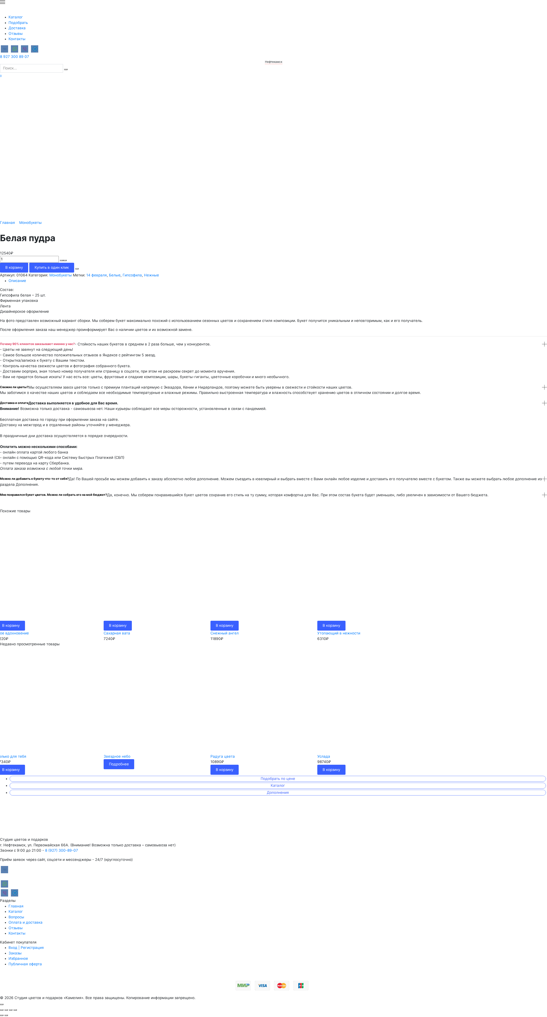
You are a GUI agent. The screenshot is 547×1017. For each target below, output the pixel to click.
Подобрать (18, 23)
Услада (323, 756)
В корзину (14, 267)
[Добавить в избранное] (77, 268)
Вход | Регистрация (26, 947)
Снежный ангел (224, 633)
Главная (7, 222)
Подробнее (119, 764)
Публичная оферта (25, 964)
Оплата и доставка (26, 922)
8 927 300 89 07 (14, 56)
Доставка (17, 28)
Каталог (16, 17)
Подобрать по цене (278, 778)
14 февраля (96, 275)
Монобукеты (30, 222)
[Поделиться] (6, 1010)
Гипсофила (132, 275)
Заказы (15, 953)
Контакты (17, 39)
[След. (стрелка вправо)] (6, 1015)
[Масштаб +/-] (15, 1010)
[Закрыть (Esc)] (1, 1010)
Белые (115, 275)
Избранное (18, 958)
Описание (17, 281)
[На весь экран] (10, 1010)
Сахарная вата (117, 633)
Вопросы (16, 917)
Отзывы (16, 33)
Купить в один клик (52, 267)
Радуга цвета (222, 756)
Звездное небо (117, 756)
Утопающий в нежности (338, 633)
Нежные (151, 275)
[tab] (278, 281)
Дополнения (278, 792)
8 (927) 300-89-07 (61, 850)
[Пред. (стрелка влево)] (1, 1015)
